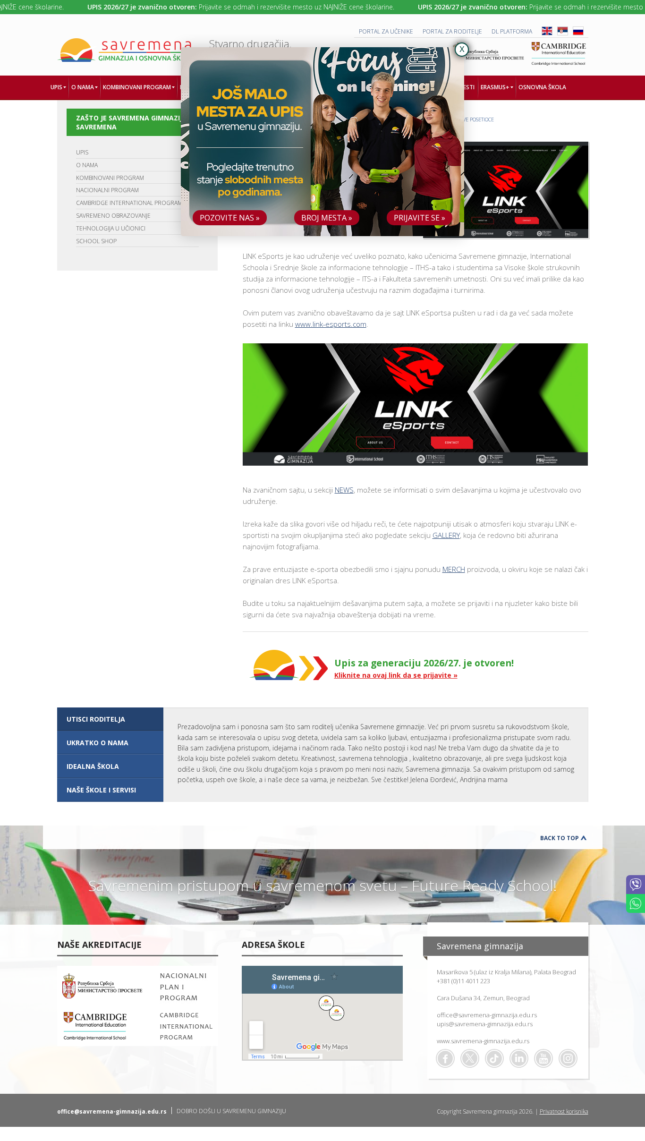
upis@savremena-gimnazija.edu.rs (485, 1024)
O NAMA (87, 165)
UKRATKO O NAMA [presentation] (97, 742)
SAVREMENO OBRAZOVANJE (113, 216)
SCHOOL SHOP (96, 241)
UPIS (82, 152)
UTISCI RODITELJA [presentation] (96, 719)
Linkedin (518, 1058)
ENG (547, 30)
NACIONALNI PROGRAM (107, 190)
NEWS (344, 489)
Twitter (469, 1058)
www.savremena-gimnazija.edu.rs (483, 1041)
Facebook (445, 1058)
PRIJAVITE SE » (419, 218)
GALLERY (446, 535)
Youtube (543, 1058)
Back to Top (559, 838)
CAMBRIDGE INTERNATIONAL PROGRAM (129, 203)
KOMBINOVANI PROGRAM (110, 178)
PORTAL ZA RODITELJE (452, 31)
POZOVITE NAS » (230, 218)
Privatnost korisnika (564, 1111)
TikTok (494, 1058)
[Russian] (578, 33)
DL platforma (512, 31)
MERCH (453, 569)
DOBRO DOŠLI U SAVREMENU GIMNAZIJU (231, 1111)
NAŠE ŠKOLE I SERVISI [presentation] (101, 789)
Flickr (568, 1058)
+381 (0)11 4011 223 (463, 981)
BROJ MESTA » (326, 218)
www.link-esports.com (330, 324)
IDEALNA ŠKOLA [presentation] (93, 766)
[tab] (110, 719)
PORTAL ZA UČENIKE (386, 31)
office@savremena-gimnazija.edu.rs (487, 1015)
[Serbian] (562, 33)
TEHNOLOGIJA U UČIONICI (110, 228)
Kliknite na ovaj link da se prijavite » (396, 675)
